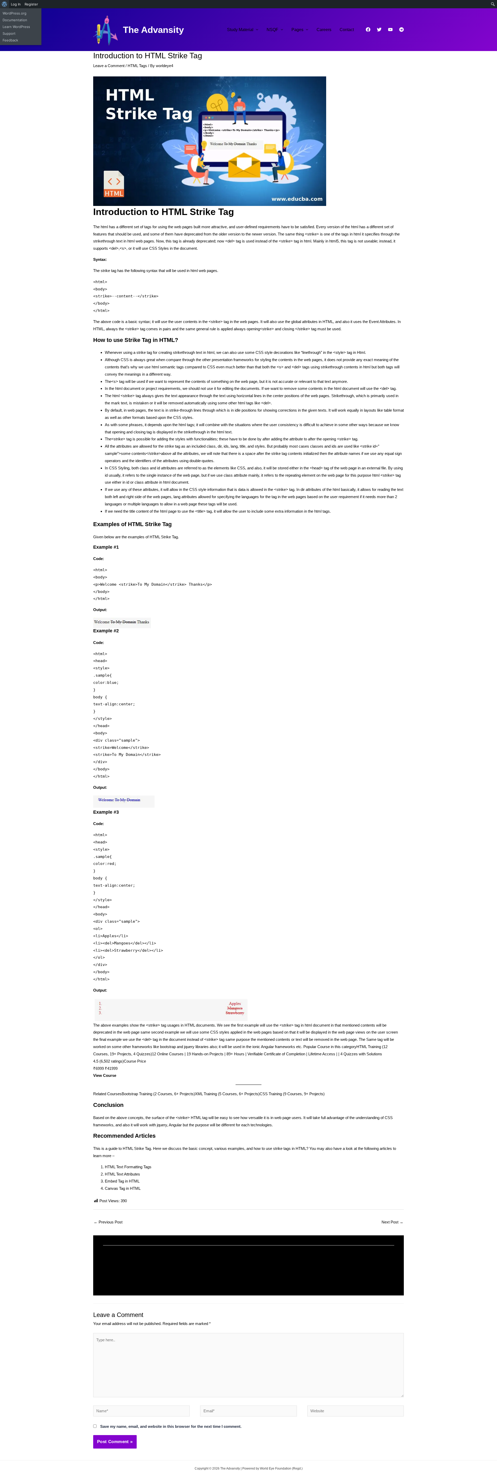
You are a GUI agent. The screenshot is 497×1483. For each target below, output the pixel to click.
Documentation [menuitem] (15, 20)
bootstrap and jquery (177, 1046)
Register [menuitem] (31, 4)
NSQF (272, 29)
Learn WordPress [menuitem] (16, 27)
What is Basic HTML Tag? (281, 1272)
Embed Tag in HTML (122, 1181)
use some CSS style (255, 352)
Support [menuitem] (9, 33)
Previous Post (108, 1222)
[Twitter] (379, 29)
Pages (297, 29)
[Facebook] (368, 29)
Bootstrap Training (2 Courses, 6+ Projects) (158, 1094)
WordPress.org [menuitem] (14, 13)
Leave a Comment (109, 65)
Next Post (392, 1222)
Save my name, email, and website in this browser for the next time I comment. (171, 1426)
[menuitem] (4, 4)
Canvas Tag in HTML (123, 1188)
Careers (324, 29)
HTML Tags (137, 65)
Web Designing (169, 1279)
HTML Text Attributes (122, 1174)
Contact (347, 29)
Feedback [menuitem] (10, 40)
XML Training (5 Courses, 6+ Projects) (227, 1094)
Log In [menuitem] (16, 4)
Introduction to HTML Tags (133, 1272)
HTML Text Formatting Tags (128, 1167)
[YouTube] (390, 29)
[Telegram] (401, 29)
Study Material (240, 29)
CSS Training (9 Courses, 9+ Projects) (292, 1094)
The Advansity (153, 30)
